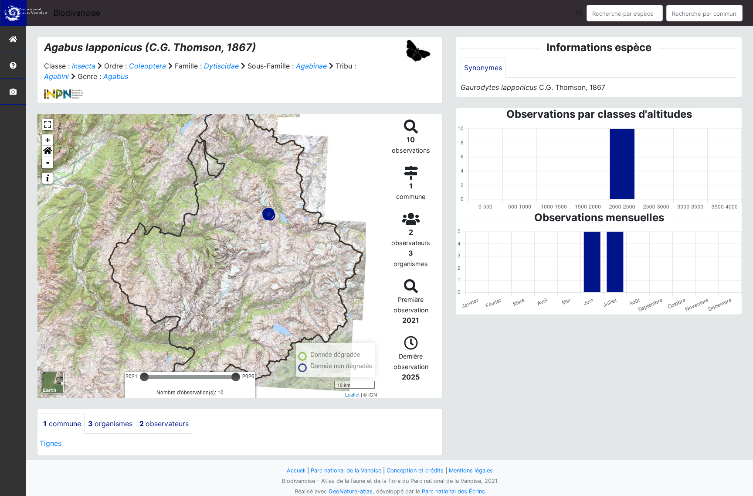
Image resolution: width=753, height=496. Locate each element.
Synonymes (483, 67)
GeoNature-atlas (351, 491)
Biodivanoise (77, 12)
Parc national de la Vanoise (346, 470)
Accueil (296, 470)
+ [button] (47, 139)
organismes (110, 423)
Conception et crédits (415, 470)
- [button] (47, 162)
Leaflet (352, 394)
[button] (47, 151)
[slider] (144, 377)
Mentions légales (471, 470)
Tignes (50, 443)
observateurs (164, 423)
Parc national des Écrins (453, 491)
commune (62, 423)
